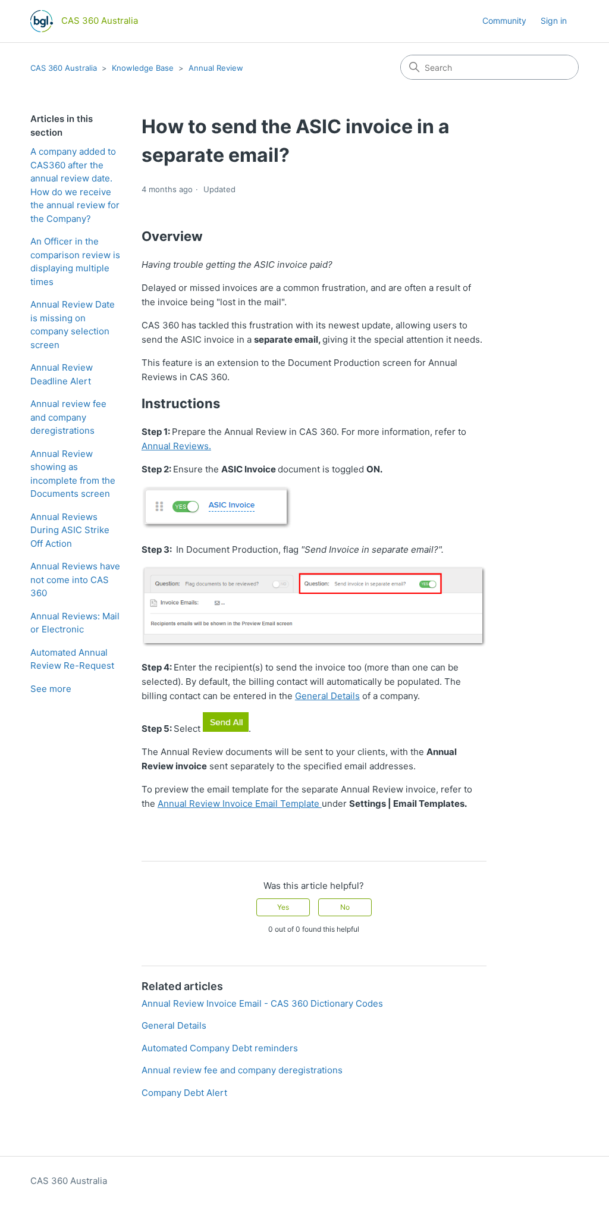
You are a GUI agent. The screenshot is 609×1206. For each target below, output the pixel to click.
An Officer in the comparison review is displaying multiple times (75, 261)
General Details (327, 695)
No (345, 907)
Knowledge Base (143, 68)
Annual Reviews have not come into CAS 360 (75, 579)
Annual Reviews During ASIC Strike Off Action (69, 530)
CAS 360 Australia (63, 68)
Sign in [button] (554, 20)
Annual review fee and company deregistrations (68, 417)
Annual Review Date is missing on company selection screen (72, 324)
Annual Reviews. (176, 446)
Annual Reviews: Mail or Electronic (75, 622)
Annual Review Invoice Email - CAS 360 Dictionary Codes (262, 1003)
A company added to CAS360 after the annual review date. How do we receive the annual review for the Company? (75, 185)
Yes (283, 907)
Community (504, 20)
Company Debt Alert (184, 1092)
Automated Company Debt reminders (220, 1048)
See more (50, 688)
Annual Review (216, 68)
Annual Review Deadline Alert (61, 374)
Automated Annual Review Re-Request (72, 659)
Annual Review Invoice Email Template (240, 803)
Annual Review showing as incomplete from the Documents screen (72, 474)
